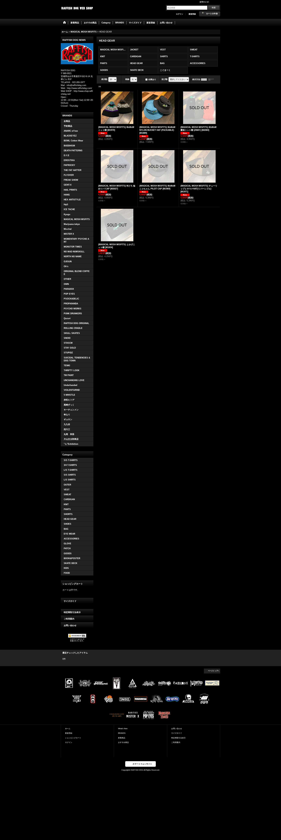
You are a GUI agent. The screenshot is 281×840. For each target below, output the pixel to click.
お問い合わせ (70, 625)
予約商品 (68, 126)
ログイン (179, 14)
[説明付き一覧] (211, 79)
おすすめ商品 (123, 742)
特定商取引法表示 (72, 612)
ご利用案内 (69, 619)
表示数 (104, 79)
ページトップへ (213, 671)
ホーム (67, 729)
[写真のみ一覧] (204, 79)
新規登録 (192, 14)
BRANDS (121, 733)
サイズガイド (70, 601)
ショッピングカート (73, 738)
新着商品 (121, 738)
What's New (122, 729)
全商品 (67, 121)
